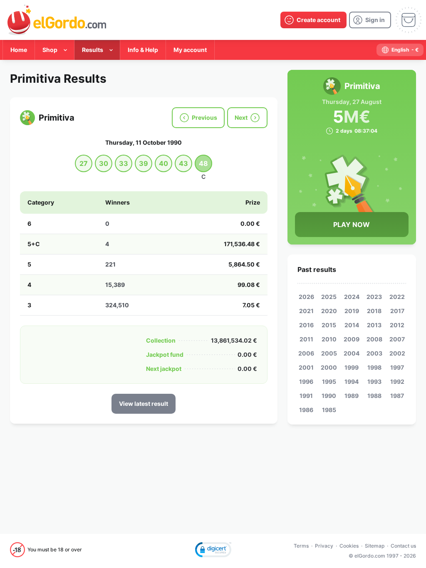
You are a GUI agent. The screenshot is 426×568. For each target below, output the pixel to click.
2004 (351, 353)
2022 (397, 296)
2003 (374, 353)
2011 (306, 339)
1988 (374, 395)
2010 (329, 339)
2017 (397, 310)
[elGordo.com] (56, 20)
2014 (351, 324)
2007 (397, 339)
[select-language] (400, 50)
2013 (374, 324)
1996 (306, 381)
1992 (397, 381)
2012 (397, 324)
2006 (306, 353)
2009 (351, 339)
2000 (329, 367)
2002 (397, 353)
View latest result (143, 403)
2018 (374, 310)
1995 (329, 381)
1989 (351, 395)
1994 (351, 381)
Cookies (349, 546)
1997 (397, 367)
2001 (306, 367)
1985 (329, 409)
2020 (329, 310)
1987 (397, 395)
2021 (306, 310)
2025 (329, 296)
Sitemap (374, 546)
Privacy (324, 546)
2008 (374, 339)
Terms (301, 546)
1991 (306, 395)
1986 (306, 409)
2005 (329, 353)
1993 (374, 381)
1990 (329, 395)
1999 (351, 367)
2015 (329, 324)
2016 (306, 324)
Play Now (351, 224)
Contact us (403, 546)
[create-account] (313, 20)
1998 (374, 367)
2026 (306, 296)
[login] (370, 20)
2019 (351, 310)
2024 (351, 296)
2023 (374, 296)
